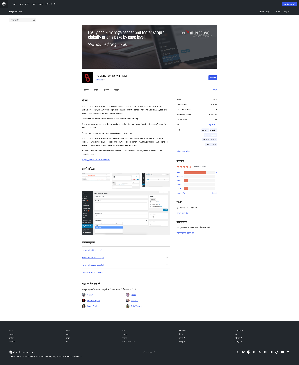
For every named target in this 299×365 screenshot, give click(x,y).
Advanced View (183, 151)
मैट (237, 334)
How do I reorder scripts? (93, 265)
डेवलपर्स (124, 338)
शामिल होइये (182, 331)
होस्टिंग (11, 338)
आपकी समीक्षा (181, 193)
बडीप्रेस (238, 342)
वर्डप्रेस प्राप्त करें (289, 4)
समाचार (11, 334)
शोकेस (67, 331)
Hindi (33, 352)
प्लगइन (68, 338)
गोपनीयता (12, 342)
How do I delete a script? (93, 258)
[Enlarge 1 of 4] (107, 176)
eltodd (133, 295)
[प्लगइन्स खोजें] (34, 20)
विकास (116, 90)
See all (214, 193)
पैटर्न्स (67, 342)
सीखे (123, 331)
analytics (213, 130)
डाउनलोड (213, 78)
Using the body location (92, 272)
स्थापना (106, 90)
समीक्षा (96, 90)
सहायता (124, 334)
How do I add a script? (92, 250)
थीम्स (67, 334)
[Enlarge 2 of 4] (136, 176)
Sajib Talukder (137, 306)
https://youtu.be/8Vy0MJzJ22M (96, 159)
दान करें (182, 338)
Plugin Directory (15, 12)
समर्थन (215, 90)
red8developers (93, 300)
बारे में (10, 331)
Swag (182, 342)
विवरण (86, 90)
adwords (205, 130)
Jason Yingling (93, 306)
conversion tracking (209, 140)
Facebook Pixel (211, 144)
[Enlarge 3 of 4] (167, 176)
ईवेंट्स (181, 334)
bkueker (134, 300)
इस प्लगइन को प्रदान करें (185, 233)
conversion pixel (210, 135)
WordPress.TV (128, 342)
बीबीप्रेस (238, 338)
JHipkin (98, 79)
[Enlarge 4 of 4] (167, 194)
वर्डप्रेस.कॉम (240, 331)
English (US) (212, 125)
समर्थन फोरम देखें (182, 213)
